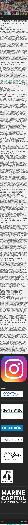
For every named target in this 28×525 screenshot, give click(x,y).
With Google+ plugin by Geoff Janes (14, 524)
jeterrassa (9, 27)
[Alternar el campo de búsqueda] (26, 17)
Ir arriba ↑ (24, 521)
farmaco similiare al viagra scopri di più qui (14, 81)
